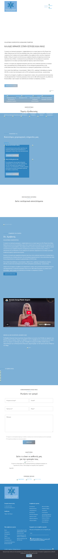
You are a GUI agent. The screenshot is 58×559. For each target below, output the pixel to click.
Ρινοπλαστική (32, 506)
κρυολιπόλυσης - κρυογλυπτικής (42, 72)
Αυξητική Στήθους (32, 520)
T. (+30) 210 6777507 (8, 506)
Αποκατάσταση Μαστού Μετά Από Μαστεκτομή (46, 515)
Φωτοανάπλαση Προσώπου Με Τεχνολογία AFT (9, 543)
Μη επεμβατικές (7, 144)
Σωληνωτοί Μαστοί (45, 518)
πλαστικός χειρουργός (22, 76)
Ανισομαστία (44, 510)
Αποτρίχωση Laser (7, 540)
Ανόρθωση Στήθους (45, 508)
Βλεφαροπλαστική (32, 508)
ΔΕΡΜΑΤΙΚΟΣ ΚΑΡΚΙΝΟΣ (50, 114)
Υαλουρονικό (6, 532)
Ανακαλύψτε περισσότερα (12, 155)
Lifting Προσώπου (32, 510)
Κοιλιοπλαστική (45, 522)
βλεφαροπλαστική (11, 76)
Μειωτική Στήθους (45, 506)
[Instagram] (37, 6)
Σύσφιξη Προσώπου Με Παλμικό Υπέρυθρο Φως (21, 536)
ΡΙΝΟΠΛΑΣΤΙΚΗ (8, 115)
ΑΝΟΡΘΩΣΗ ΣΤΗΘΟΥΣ (33, 114)
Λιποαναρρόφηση (45, 520)
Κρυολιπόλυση (7, 538)
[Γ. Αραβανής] (10, 6)
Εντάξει (29, 555)
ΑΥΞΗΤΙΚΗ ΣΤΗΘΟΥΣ (25, 114)
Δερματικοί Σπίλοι (32, 516)
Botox (14, 58)
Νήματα (5, 536)
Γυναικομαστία (45, 512)
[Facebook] (35, 6)
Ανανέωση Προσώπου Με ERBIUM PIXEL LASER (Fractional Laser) (22, 532)
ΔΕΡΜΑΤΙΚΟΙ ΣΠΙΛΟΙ (41, 114)
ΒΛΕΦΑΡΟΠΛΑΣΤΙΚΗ (16, 115)
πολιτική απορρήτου (45, 538)
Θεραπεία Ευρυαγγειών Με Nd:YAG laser (22, 539)
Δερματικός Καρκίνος (33, 518)
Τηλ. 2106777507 (31, 6)
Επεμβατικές (6, 142)
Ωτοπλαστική (32, 512)
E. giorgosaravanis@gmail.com (9, 507)
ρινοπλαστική (42, 75)
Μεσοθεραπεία (7, 534)
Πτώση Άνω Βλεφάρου (33, 514)
